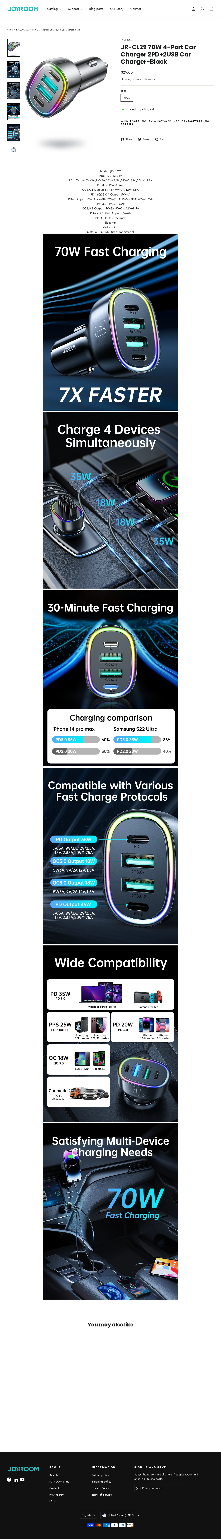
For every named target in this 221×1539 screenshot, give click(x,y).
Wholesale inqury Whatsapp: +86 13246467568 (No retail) (165, 123)
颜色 (124, 91)
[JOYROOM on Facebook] (9, 1479)
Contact (135, 9)
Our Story (116, 9)
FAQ (52, 1501)
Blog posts (96, 9)
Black (126, 98)
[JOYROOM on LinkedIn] (16, 1479)
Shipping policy (101, 1482)
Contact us (55, 1488)
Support (74, 9)
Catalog (53, 9)
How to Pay (56, 1495)
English (86, 1515)
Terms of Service (102, 1495)
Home (10, 29)
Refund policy (100, 1475)
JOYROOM (127, 40)
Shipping (126, 79)
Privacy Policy (100, 1488)
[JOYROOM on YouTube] (22, 1479)
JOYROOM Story (59, 1482)
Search (53, 1475)
